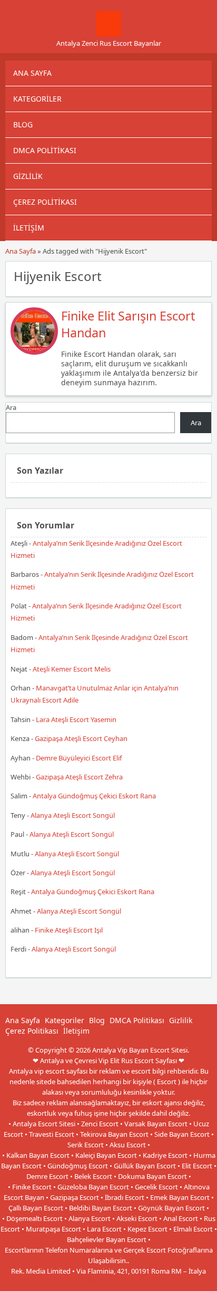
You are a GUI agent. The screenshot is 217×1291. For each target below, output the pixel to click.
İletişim (28, 228)
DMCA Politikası (44, 150)
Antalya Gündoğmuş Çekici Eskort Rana (94, 795)
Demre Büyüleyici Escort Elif (79, 758)
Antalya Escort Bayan (132, 1281)
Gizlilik (28, 176)
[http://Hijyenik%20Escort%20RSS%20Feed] (198, 275)
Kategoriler (37, 99)
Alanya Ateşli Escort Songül (73, 815)
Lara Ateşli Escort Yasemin (76, 719)
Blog (23, 124)
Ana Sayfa (32, 73)
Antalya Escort (75, 1281)
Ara (11, 407)
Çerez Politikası (45, 202)
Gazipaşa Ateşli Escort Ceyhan (81, 738)
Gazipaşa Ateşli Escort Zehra (79, 777)
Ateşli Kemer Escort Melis (72, 669)
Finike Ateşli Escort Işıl (69, 930)
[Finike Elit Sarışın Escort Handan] (34, 352)
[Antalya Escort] (108, 33)
